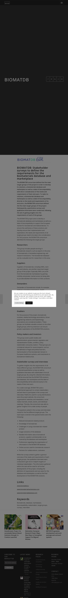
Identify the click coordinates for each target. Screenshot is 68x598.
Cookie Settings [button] (19, 303)
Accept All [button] (29, 303)
